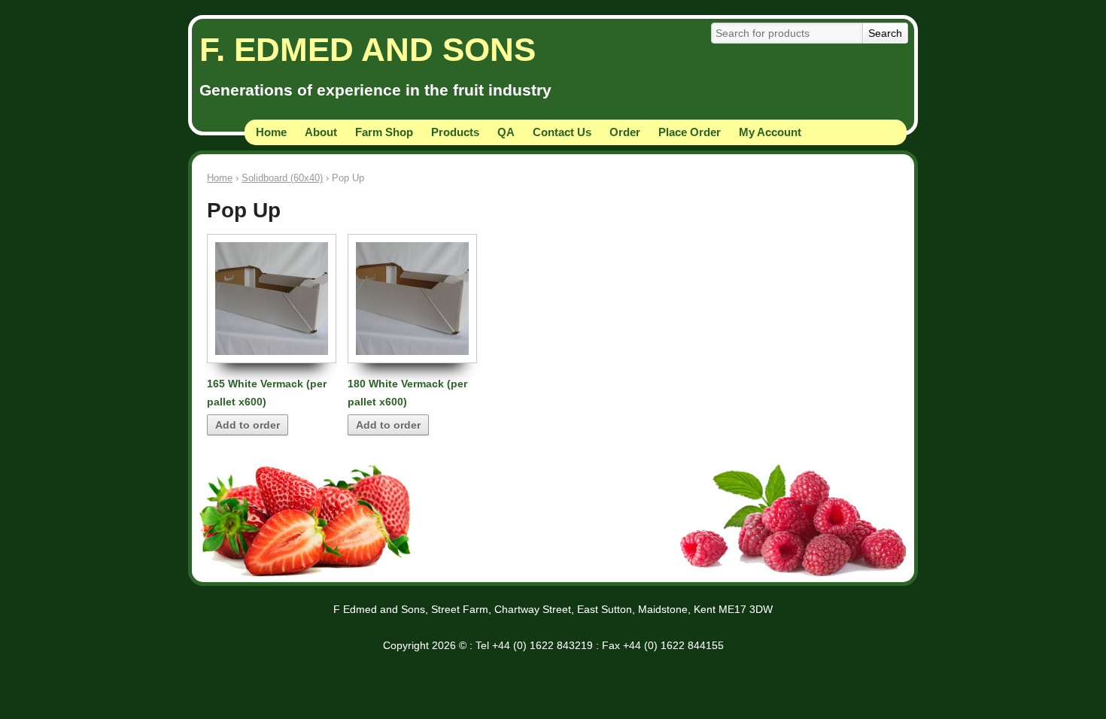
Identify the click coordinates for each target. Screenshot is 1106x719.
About (321, 132)
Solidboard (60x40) (282, 178)
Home (271, 132)
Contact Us (562, 132)
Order (624, 132)
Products (455, 132)
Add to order (247, 425)
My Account (770, 132)
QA (506, 132)
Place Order (689, 132)
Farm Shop (384, 132)
